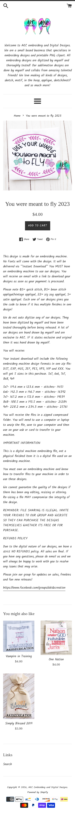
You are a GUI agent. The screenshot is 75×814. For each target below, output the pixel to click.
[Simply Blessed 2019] (18, 696)
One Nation (56, 659)
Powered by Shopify (37, 792)
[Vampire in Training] (18, 636)
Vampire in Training (19, 656)
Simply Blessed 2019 (18, 723)
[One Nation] (56, 638)
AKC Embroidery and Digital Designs (47, 787)
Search (7, 764)
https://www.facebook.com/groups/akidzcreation (34, 587)
